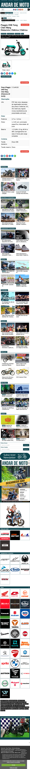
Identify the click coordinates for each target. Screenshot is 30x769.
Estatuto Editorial (16, 748)
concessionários (4, 14)
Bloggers (21, 709)
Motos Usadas (4, 700)
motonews (16, 14)
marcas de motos (23, 12)
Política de (13, 767)
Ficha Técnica (8, 748)
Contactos (3, 748)
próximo (3, 22)
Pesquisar (26, 445)
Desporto (3, 321)
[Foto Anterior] (6, 49)
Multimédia (4, 290)
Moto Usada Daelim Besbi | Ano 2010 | (13, 717)
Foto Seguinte (17, 33)
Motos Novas (21, 700)
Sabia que (3, 352)
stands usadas (10, 14)
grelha (5, 18)
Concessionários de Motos (7, 704)
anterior (17, 20)
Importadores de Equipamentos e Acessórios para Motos (15, 707)
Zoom (22, 33)
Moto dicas (4, 382)
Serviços (3, 710)
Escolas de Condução (6, 709)
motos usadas (16, 12)
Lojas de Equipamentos (19, 705)
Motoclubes (15, 709)
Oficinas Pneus (8, 705)
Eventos (3, 413)
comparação (9, 18)
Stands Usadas (18, 704)
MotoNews (3, 167)
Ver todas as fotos (10, 33)
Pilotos (26, 709)
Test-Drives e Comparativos (8, 197)
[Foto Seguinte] (23, 49)
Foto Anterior (3, 33)
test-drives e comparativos (6, 16)
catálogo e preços (9, 12)
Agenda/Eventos (13, 700)
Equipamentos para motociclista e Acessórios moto (13, 702)
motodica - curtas (15, 16)
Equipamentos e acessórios (8, 228)
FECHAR (13, 765)
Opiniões (3, 259)
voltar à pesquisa (23, 20)
